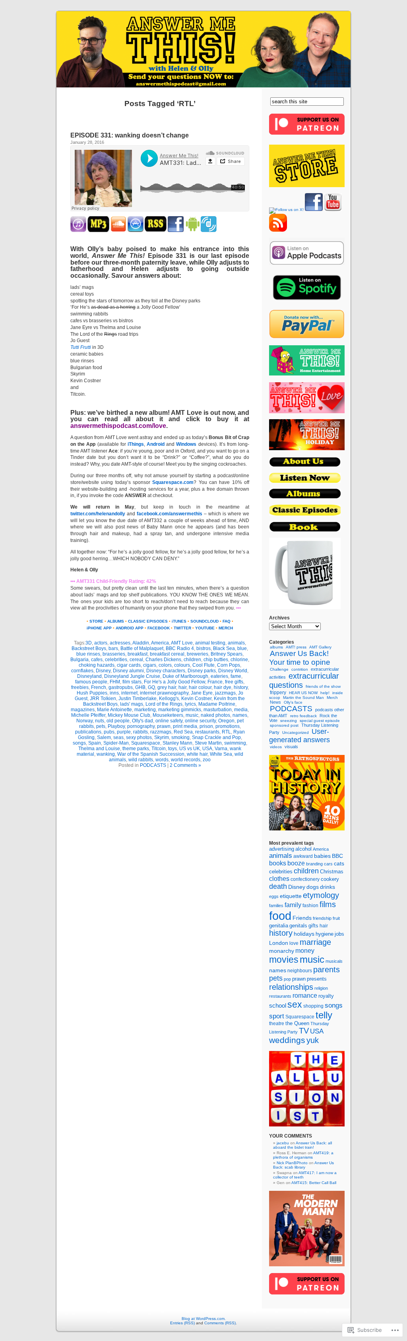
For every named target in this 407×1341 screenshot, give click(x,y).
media (241, 709)
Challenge (279, 669)
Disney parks (202, 670)
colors (165, 665)
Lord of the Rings (163, 704)
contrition (299, 669)
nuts (99, 721)
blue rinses (88, 654)
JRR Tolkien (103, 698)
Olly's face (293, 702)
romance (305, 995)
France (215, 682)
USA (207, 748)
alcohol (303, 849)
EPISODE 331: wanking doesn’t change (129, 135)
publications (88, 732)
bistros (203, 648)
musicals (334, 961)
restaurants (207, 732)
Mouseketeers (168, 715)
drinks (327, 887)
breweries (197, 654)
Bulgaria (79, 659)
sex (294, 1004)
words (162, 759)
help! (324, 693)
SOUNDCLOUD (204, 621)
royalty (326, 996)
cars (328, 863)
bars (113, 648)
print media (185, 726)
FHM (115, 682)
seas (118, 737)
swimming (235, 743)
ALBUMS (115, 621)
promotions (227, 726)
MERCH (226, 628)
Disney (103, 670)
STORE (96, 621)
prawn (164, 726)
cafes (97, 659)
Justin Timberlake (137, 698)
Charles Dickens (163, 659)
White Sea (221, 754)
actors (100, 643)
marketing (145, 709)
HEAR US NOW (303, 693)
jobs (339, 934)
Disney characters (165, 670)
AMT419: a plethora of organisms (303, 1155)
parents (326, 969)
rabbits (140, 732)
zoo (207, 759)
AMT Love (186, 412)
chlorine (239, 659)
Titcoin (158, 748)
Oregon (226, 721)
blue (242, 648)
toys (172, 748)
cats (339, 864)
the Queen (297, 1023)
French (98, 687)
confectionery (305, 879)
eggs (274, 896)
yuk (312, 1040)
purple (124, 732)
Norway (84, 721)
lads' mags (131, 704)
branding (314, 863)
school (277, 1005)
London (278, 943)
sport (276, 1016)
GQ (151, 687)
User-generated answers (299, 736)
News (275, 702)
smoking (180, 737)
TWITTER (182, 628)
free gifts (234, 682)
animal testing (210, 643)
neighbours (299, 970)
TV (304, 1030)
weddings (287, 1040)
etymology (321, 895)
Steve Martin (208, 743)
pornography (141, 726)
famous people (91, 682)
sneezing (288, 720)
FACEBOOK (158, 628)
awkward (303, 856)
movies (283, 959)
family (293, 905)
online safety (168, 721)
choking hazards (96, 665)
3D (88, 643)
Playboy (116, 726)
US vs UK (189, 748)
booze (296, 863)
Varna (221, 748)
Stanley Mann (177, 743)
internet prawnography (164, 693)
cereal (136, 659)
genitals (298, 926)
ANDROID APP (129, 628)
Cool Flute (203, 665)
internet (129, 693)
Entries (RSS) (182, 1323)
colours (182, 665)
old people (118, 721)
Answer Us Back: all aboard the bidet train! (302, 1145)
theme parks (135, 748)
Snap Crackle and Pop (216, 737)
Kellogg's (169, 698)
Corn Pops (228, 665)
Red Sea (183, 732)
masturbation (218, 709)
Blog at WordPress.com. (204, 1318)
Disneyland (89, 676)
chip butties (216, 659)
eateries (219, 676)
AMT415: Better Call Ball (313, 1182)
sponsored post (284, 725)
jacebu (283, 1143)
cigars (149, 665)
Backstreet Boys (89, 648)
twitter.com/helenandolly (97, 514)
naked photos (215, 715)
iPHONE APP (99, 628)
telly (324, 1015)
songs (79, 743)
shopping (313, 1006)
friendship (322, 918)
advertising (281, 849)
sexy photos (139, 737)
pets (100, 726)
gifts (313, 926)
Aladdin (140, 643)
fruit (336, 918)
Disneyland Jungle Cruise (132, 676)
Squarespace (145, 743)
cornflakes (82, 670)
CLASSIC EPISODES (148, 621)
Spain (94, 743)
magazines (83, 709)
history (241, 687)
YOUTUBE (205, 628)
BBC (337, 856)
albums (276, 647)
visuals (291, 746)
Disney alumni (128, 670)
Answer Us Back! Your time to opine (299, 657)
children (192, 659)
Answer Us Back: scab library (303, 1165)
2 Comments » (185, 765)
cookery (330, 879)
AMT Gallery (320, 647)
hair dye (222, 687)
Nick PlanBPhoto (292, 1163)
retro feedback (303, 716)
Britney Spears (226, 654)
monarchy (281, 951)
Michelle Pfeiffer (88, 715)
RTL (226, 732)
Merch (332, 697)
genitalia (278, 926)
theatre (276, 1023)
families (276, 905)
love (293, 943)
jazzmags (225, 693)
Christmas (331, 872)
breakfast (137, 654)
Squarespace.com (173, 482)
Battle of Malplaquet (141, 648)
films (328, 904)
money (304, 950)
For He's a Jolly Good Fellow (174, 682)
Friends (302, 918)
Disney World (232, 670)
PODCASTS (153, 765)
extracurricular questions (304, 680)
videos (276, 747)
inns (114, 693)
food (280, 915)
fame (236, 676)
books (277, 863)
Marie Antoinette (114, 709)
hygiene (324, 934)
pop (287, 979)
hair (182, 687)
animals (236, 643)
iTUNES (179, 621)
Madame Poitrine (216, 704)
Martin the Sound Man (303, 697)
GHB (140, 687)
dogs (312, 887)
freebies (80, 687)
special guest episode (320, 720)
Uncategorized (295, 732)
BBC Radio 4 (180, 648)
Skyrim (161, 737)
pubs (109, 732)
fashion (310, 905)
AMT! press (296, 647)
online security (200, 721)
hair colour (200, 687)
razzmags (160, 732)
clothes (279, 878)
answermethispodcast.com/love (118, 425)
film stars (131, 682)
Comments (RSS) (220, 1323)
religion (321, 988)
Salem (104, 737)
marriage (315, 942)
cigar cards (129, 665)
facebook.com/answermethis (169, 514)
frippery (278, 692)
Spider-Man (116, 743)
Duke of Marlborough (185, 676)
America (160, 643)
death (278, 886)
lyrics (190, 704)
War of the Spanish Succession (150, 754)
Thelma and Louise (99, 748)
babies (322, 856)
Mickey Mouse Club (129, 715)
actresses (120, 643)
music (192, 715)
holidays (304, 934)
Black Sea (224, 648)
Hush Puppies (92, 693)
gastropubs (121, 687)
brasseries (114, 654)
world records (185, 759)
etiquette (291, 896)
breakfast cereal (167, 654)
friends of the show (323, 686)
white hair (197, 754)
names (240, 715)
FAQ (227, 621)
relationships (291, 987)
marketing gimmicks (179, 709)
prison (206, 726)
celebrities (116, 659)
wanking (106, 754)
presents (317, 979)
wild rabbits (140, 759)
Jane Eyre (202, 693)
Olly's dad (142, 721)
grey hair (166, 687)
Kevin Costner (196, 698)
